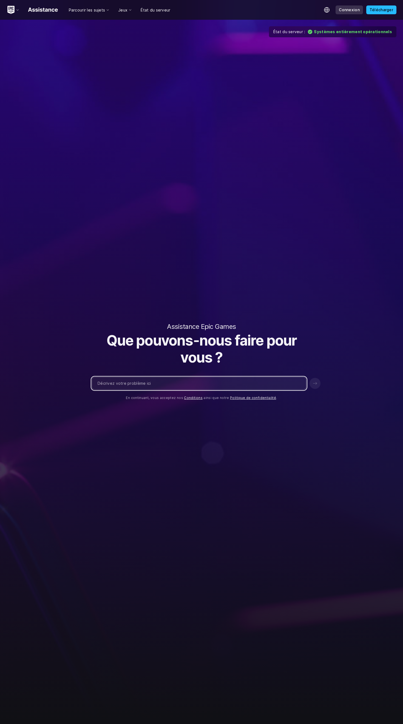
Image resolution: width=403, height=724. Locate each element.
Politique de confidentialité (253, 398)
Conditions (193, 398)
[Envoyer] (315, 383)
